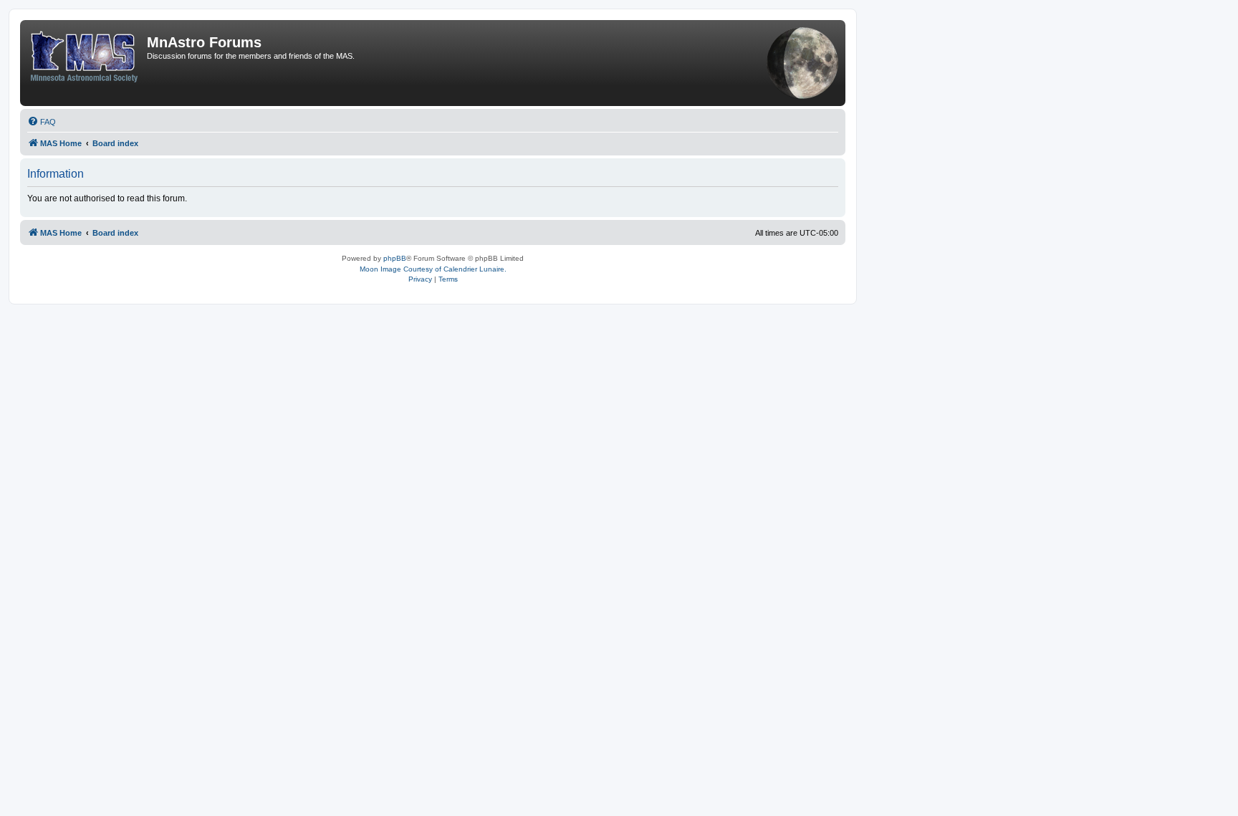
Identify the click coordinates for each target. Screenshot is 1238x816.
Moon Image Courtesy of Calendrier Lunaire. (433, 269)
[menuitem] (41, 121)
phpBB (394, 258)
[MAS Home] (85, 54)
